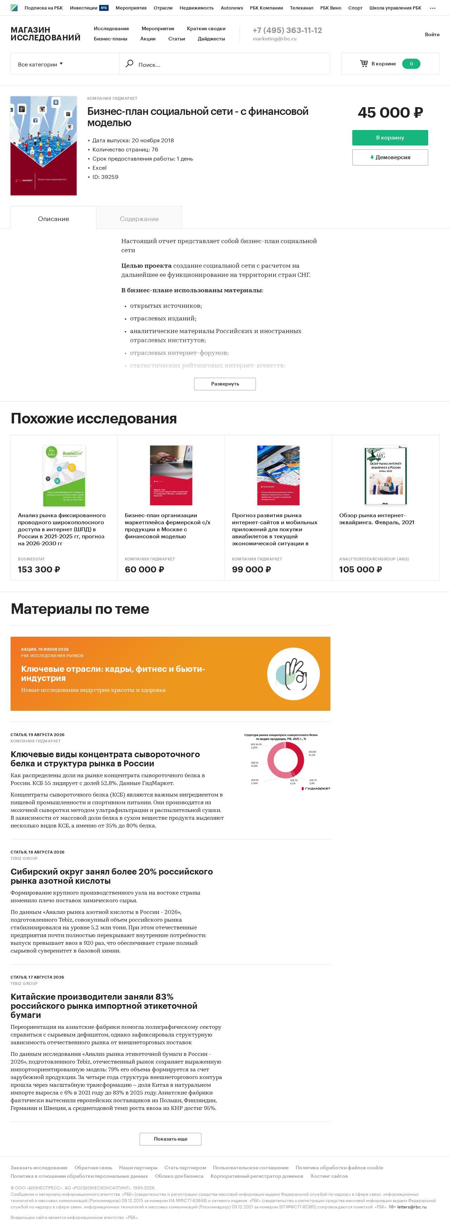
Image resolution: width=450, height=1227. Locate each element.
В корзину (390, 138)
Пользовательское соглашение (251, 1168)
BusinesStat (31, 559)
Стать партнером (185, 1168)
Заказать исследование (39, 1168)
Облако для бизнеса (179, 1176)
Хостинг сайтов (329, 1176)
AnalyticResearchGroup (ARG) (374, 559)
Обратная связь (93, 1168)
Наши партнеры (138, 1168)
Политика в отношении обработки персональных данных (79, 1176)
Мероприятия (158, 28)
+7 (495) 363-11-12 (287, 30)
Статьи (176, 39)
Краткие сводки (206, 28)
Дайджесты (211, 39)
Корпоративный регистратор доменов (257, 1176)
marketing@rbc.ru (275, 39)
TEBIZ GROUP (24, 859)
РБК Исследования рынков (52, 656)
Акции (147, 39)
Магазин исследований (46, 34)
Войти (432, 34)
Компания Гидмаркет (112, 98)
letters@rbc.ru (411, 1206)
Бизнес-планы (110, 39)
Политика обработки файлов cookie (339, 1168)
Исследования (111, 28)
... (433, 6)
